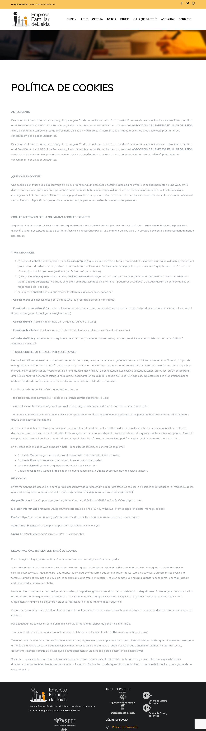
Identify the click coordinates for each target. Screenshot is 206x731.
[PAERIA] (123, 694)
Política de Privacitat (124, 727)
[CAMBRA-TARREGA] (155, 706)
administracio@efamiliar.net (43, 4)
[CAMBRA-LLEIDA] (155, 694)
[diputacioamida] (123, 706)
